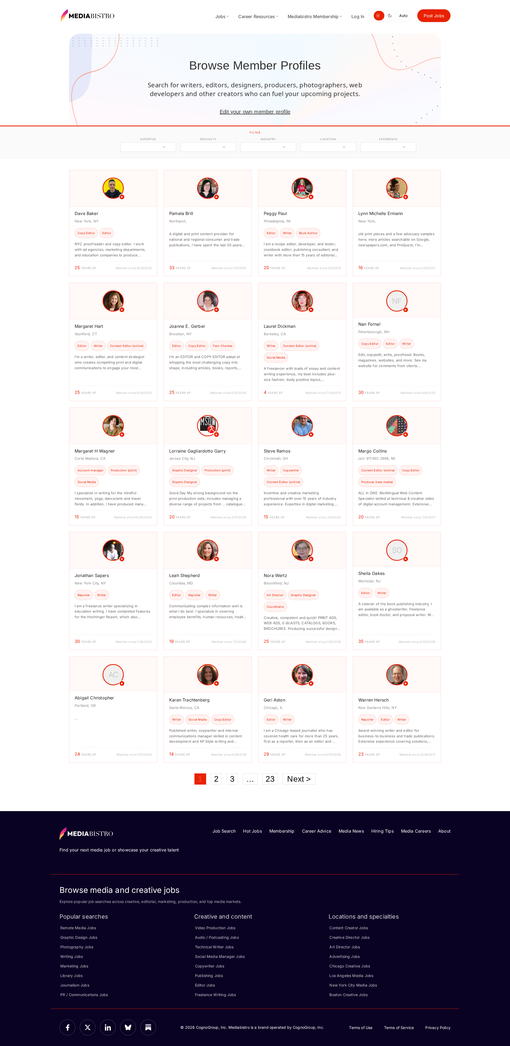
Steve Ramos (277, 451)
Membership (282, 831)
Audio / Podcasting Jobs (217, 937)
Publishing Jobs (209, 975)
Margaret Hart (89, 326)
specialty (208, 139)
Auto (403, 15)
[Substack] (148, 1027)
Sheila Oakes (371, 573)
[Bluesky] (128, 1027)
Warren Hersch (373, 700)
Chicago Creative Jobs (349, 966)
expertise (148, 139)
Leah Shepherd (184, 575)
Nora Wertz (275, 575)
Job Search (224, 831)
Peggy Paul (275, 213)
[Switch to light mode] (379, 15)
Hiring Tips (382, 831)
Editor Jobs (205, 985)
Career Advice (316, 831)
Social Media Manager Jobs (220, 956)
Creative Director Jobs (349, 937)
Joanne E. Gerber (187, 326)
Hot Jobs (252, 831)
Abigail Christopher (94, 697)
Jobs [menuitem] (220, 16)
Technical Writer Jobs (214, 947)
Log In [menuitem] (357, 16)
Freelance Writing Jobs (215, 994)
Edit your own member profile (255, 112)
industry (268, 139)
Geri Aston (274, 700)
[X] (88, 1027)
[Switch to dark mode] (390, 15)
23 (270, 778)
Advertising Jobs (344, 956)
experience (388, 139)
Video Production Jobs (215, 928)
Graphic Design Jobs (78, 937)
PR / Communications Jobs (84, 994)
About (444, 831)
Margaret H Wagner (95, 451)
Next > (299, 778)
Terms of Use (360, 1027)
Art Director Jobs (344, 947)
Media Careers (416, 831)
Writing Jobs (71, 956)
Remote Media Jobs (78, 928)
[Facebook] (67, 1027)
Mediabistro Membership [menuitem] (313, 16)
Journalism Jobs (74, 985)
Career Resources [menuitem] (256, 16)
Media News (351, 831)
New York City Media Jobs (353, 985)
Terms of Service (399, 1027)
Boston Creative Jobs (348, 994)
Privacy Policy (437, 1027)
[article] (113, 223)
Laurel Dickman (280, 326)
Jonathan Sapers (92, 575)
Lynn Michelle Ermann (380, 213)
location (328, 139)
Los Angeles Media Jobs (351, 975)
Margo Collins (372, 451)
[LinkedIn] (108, 1027)
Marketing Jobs (74, 966)
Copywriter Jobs (209, 966)
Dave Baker (86, 213)
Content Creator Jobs (348, 928)
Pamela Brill (181, 213)
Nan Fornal (369, 324)
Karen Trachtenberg (189, 700)
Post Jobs (434, 15)
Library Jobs (71, 975)
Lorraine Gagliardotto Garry (197, 451)
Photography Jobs (76, 947)
